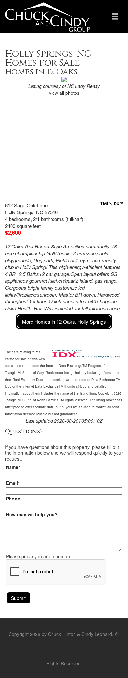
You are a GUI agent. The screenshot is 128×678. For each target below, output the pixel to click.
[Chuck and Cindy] (47, 16)
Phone (13, 498)
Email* (13, 483)
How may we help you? (32, 514)
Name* (13, 467)
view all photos (64, 93)
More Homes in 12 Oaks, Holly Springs (64, 321)
